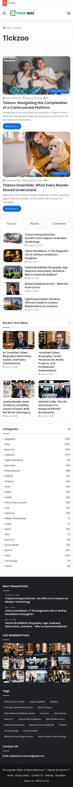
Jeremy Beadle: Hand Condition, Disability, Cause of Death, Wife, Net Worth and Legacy (16, 407)
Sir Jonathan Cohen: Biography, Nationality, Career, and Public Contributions (17, 358)
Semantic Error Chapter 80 (41, 725)
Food (7, 486)
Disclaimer (60, 775)
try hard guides (11, 730)
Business (9, 449)
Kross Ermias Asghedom (30, 719)
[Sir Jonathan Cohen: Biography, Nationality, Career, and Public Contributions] (18, 340)
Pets (7, 534)
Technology (11, 560)
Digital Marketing (14, 460)
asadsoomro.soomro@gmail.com (26, 756)
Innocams (44, 713)
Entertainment (12, 470)
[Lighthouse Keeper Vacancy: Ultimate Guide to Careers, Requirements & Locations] (13, 303)
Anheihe (54, 701)
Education (10, 465)
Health (8, 497)
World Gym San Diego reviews (18, 736)
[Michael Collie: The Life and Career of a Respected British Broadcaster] (54, 389)
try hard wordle (30, 730)
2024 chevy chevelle (14, 701)
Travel (8, 566)
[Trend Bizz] (22, 13)
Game (8, 492)
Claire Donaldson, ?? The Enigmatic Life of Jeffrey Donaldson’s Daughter (47, 254)
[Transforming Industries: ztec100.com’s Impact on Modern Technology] (13, 238)
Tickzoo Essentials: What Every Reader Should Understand (36, 187)
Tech (7, 555)
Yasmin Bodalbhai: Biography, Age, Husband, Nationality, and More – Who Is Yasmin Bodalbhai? (46, 271)
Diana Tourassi (45, 707)
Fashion (9, 476)
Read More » (12, 126)
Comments (59, 223)
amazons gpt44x (37, 701)
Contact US (37, 775)
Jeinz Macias (60, 713)
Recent (34, 223)
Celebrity (10, 454)
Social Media (12, 545)
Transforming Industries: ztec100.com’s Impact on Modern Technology (46, 238)
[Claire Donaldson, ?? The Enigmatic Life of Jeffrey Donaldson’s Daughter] (13, 255)
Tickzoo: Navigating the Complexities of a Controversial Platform (35, 105)
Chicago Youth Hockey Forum (18, 707)
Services (9, 539)
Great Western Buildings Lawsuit (19, 713)
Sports (8, 550)
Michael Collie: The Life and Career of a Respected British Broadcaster (53, 407)
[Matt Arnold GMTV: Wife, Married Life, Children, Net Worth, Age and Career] (59, 676)
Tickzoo (63, 725)
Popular (11, 223)
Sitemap (49, 775)
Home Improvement (15, 502)
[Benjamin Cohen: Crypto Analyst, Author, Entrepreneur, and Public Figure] (59, 663)
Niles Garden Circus (55, 719)
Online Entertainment (14, 725)
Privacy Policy (22, 775)
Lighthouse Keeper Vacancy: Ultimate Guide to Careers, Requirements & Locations (42, 302)
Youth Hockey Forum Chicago (52, 736)
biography (10, 439)
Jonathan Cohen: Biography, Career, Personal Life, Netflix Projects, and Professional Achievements (51, 361)
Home (8, 28)
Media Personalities (15, 518)
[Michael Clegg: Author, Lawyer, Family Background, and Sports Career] (13, 676)
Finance (9, 481)
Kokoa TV (9, 719)
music (8, 523)
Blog (7, 444)
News (8, 529)
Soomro (63, 770)
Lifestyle (9, 513)
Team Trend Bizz (13, 98)
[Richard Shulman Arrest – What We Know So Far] (13, 288)
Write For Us (42, 780)
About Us (29, 780)
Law (7, 507)
